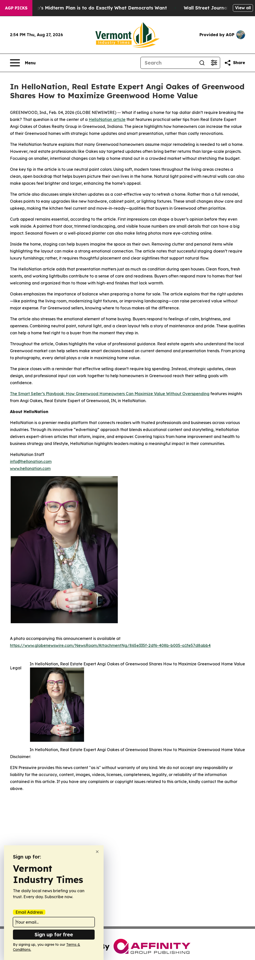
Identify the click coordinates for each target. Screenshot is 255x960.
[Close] (97, 851)
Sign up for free (54, 934)
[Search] (202, 63)
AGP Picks (16, 7)
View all (243, 7)
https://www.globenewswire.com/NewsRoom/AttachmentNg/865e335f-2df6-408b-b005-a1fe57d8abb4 (110, 645)
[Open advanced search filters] (214, 63)
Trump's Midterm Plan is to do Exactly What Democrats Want (96, 8)
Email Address (29, 912)
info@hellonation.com (31, 461)
